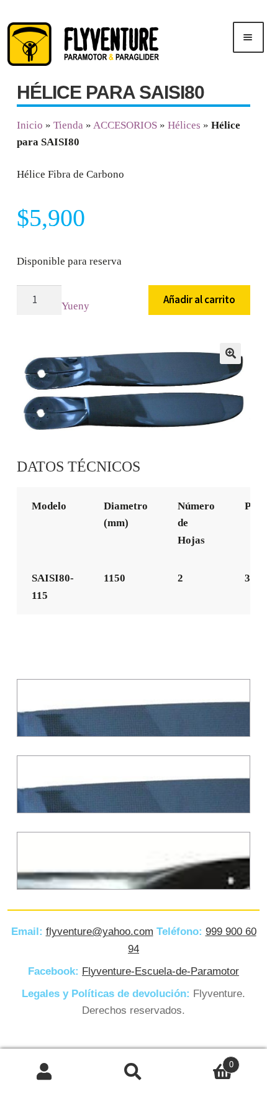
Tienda (68, 125)
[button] (230, 353)
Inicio (30, 125)
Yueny (75, 306)
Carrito (205, 1060)
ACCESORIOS (125, 125)
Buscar (133, 1071)
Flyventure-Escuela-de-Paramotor (160, 971)
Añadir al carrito (199, 299)
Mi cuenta (44, 1071)
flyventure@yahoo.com (99, 931)
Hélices (184, 125)
